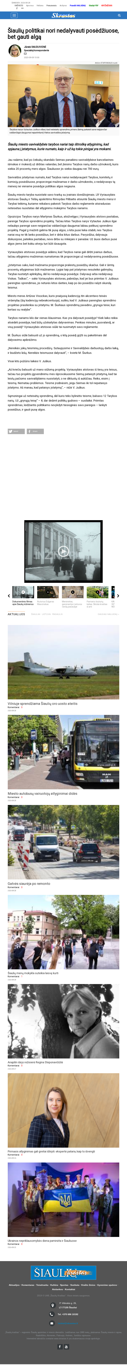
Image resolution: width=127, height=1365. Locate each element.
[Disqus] (63, 477)
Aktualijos (14, 1285)
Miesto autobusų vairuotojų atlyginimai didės (42, 794)
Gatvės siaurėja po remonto (29, 884)
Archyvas (63, 5)
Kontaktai (70, 1289)
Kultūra (54, 1285)
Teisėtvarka (42, 1285)
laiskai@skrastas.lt (68, 1323)
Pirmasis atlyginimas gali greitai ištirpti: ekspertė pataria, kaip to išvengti (51, 1151)
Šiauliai (35, 614)
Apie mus (30, 5)
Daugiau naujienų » (108, 614)
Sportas (64, 1285)
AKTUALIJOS (16, 614)
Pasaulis (57, 614)
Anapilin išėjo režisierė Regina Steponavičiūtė (35, 1062)
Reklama (40, 5)
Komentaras (28, 1285)
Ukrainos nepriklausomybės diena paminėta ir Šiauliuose (42, 1240)
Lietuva (46, 614)
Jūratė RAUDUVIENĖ (35, 46)
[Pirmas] (63, 15)
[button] (16, 431)
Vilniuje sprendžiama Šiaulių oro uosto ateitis (42, 704)
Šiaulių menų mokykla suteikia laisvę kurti (33, 973)
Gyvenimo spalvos (107, 1285)
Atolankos (57, 1289)
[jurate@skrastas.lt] (25, 53)
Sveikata (74, 1285)
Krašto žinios (88, 1285)
